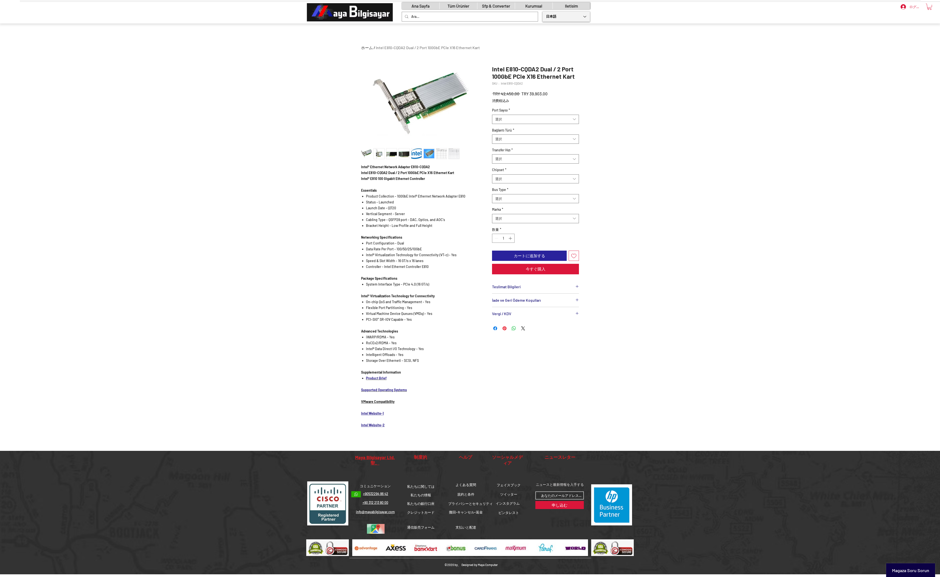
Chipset (499, 170)
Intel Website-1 (372, 413)
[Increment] (511, 238)
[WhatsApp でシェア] (514, 328)
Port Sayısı (501, 110)
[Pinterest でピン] (504, 328)
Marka (497, 209)
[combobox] (535, 119)
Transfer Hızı (502, 150)
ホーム (367, 47)
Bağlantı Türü (503, 130)
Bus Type (500, 190)
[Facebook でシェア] (495, 328)
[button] (929, 7)
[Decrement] (496, 238)
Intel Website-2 (373, 425)
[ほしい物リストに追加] (574, 256)
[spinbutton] (503, 238)
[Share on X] (523, 328)
